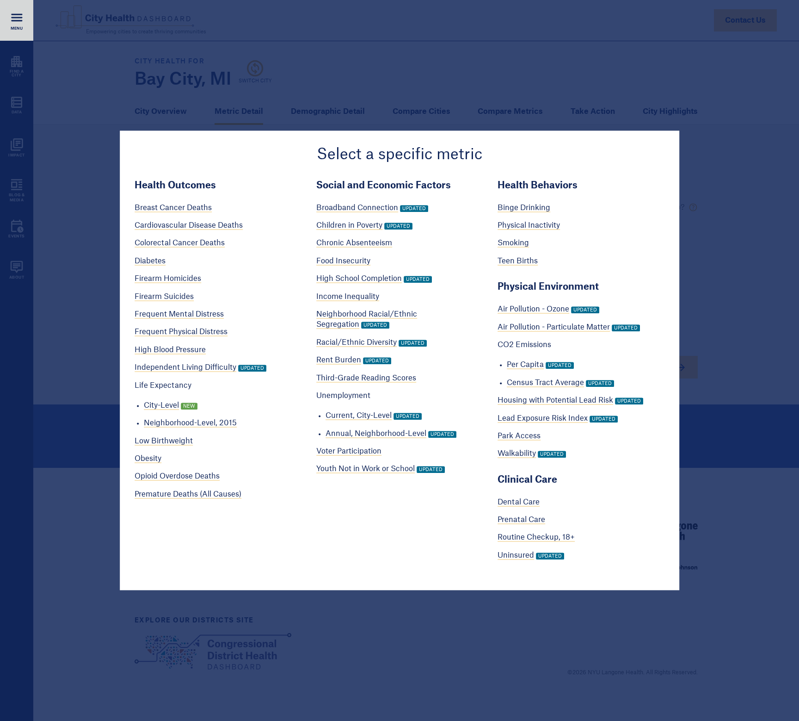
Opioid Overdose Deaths (177, 476)
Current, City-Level (359, 416)
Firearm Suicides (164, 296)
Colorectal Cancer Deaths (180, 243)
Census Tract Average (545, 382)
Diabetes (150, 261)
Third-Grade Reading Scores (366, 378)
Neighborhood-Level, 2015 (190, 423)
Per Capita (525, 365)
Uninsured (516, 555)
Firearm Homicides (168, 279)
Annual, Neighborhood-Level (376, 433)
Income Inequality (347, 296)
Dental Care (519, 502)
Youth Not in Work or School (365, 469)
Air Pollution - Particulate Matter (554, 327)
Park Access (519, 436)
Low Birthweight (164, 441)
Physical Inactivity (529, 225)
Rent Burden (338, 360)
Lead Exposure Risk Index (543, 418)
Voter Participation (348, 451)
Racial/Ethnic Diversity (356, 342)
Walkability (517, 454)
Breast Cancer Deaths (173, 207)
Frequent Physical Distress (181, 332)
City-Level (161, 405)
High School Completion (359, 279)
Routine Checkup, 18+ (536, 537)
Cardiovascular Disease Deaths (189, 225)
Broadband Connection (357, 207)
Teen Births (518, 261)
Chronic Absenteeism (354, 243)
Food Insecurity (343, 261)
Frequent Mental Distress (179, 314)
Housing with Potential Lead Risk (555, 400)
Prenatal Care (521, 519)
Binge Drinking (524, 207)
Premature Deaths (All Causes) (188, 494)
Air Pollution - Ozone (533, 309)
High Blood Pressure (170, 350)
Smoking (513, 243)
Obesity (148, 458)
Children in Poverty (349, 225)
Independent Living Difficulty (185, 367)
